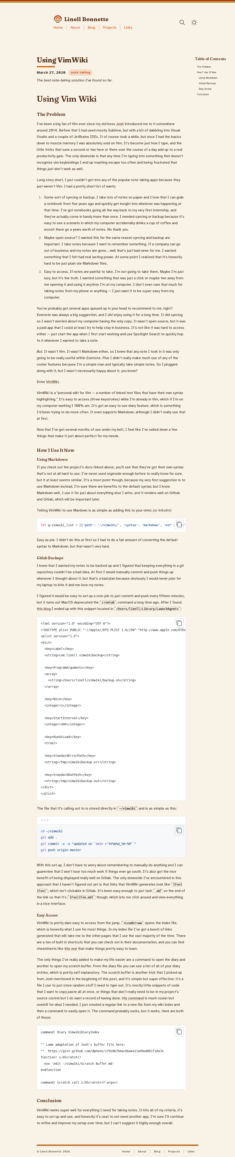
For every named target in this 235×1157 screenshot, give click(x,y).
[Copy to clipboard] (179, 524)
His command (133, 998)
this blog (44, 608)
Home (58, 27)
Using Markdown (208, 77)
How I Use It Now (206, 72)
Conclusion (203, 94)
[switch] (194, 22)
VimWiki (52, 382)
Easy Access (205, 88)
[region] (111, 525)
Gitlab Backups (207, 83)
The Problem (204, 66)
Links (128, 27)
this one (70, 948)
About (75, 27)
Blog (91, 27)
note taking (80, 72)
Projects (109, 27)
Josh (120, 124)
